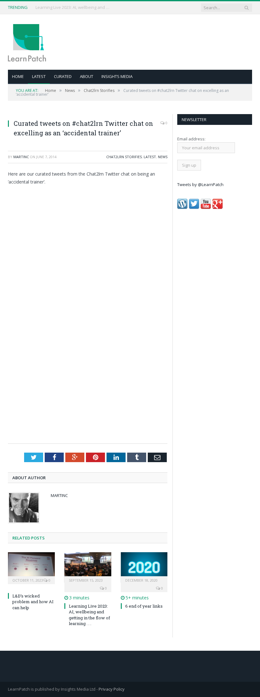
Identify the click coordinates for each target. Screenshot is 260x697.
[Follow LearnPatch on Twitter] (194, 207)
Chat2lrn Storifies (124, 156)
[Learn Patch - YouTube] (206, 207)
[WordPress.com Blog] (182, 207)
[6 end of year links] (144, 567)
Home (18, 76)
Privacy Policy (112, 689)
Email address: (191, 139)
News (162, 156)
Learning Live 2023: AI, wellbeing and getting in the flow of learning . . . (89, 614)
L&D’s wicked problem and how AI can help (74, 7)
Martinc (21, 156)
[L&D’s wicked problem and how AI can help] (31, 567)
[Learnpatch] (27, 42)
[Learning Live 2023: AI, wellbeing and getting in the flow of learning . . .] (87, 567)
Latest (39, 76)
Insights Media (117, 76)
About (86, 76)
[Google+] (217, 207)
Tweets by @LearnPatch (200, 184)
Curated (63, 76)
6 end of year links (144, 606)
